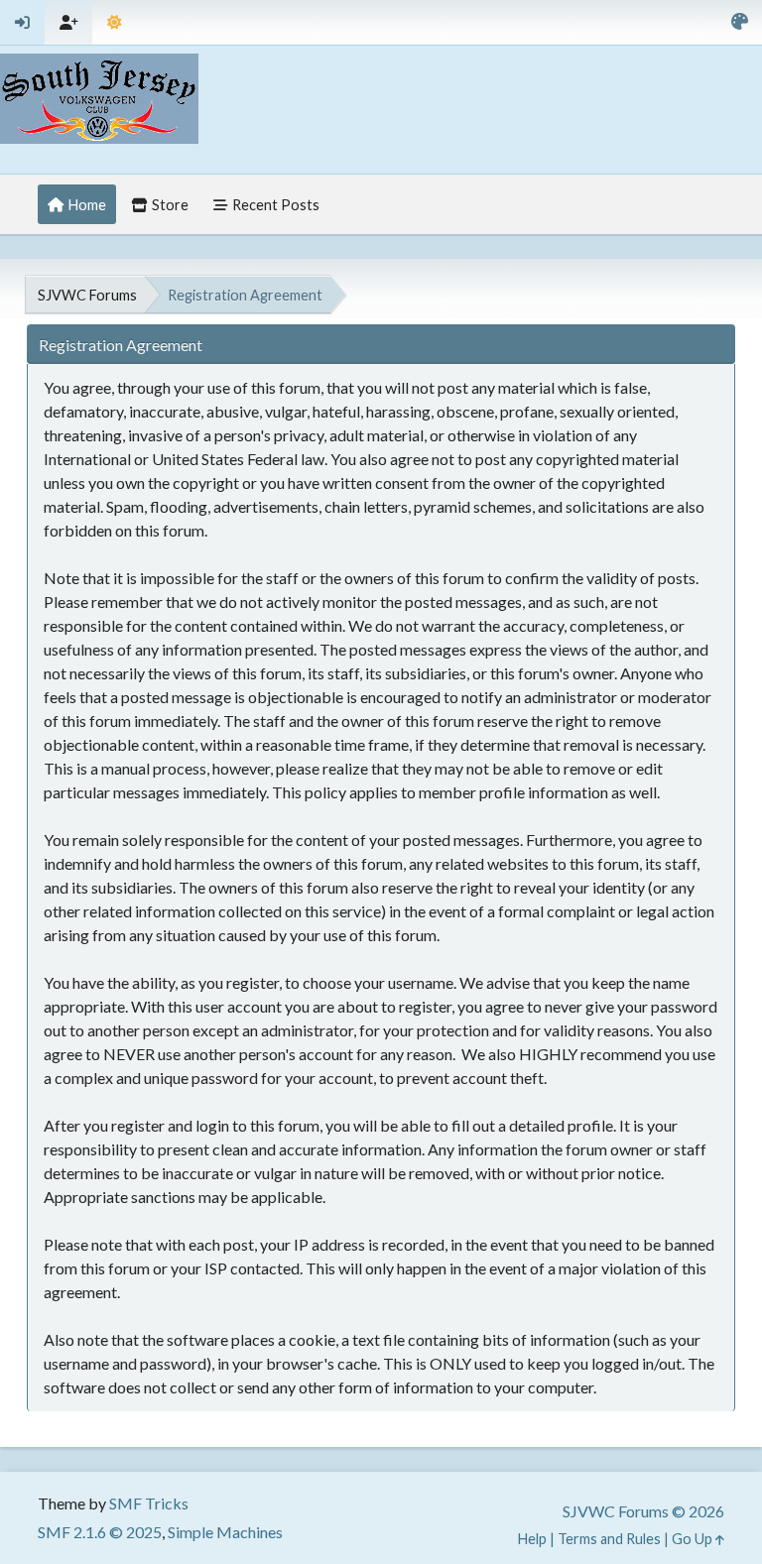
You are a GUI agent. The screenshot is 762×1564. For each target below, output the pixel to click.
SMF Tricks (149, 1503)
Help (532, 1538)
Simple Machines (225, 1531)
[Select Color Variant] (739, 22)
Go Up (693, 1538)
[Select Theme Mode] (114, 22)
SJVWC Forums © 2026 (643, 1511)
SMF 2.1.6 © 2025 (100, 1531)
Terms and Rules (609, 1538)
